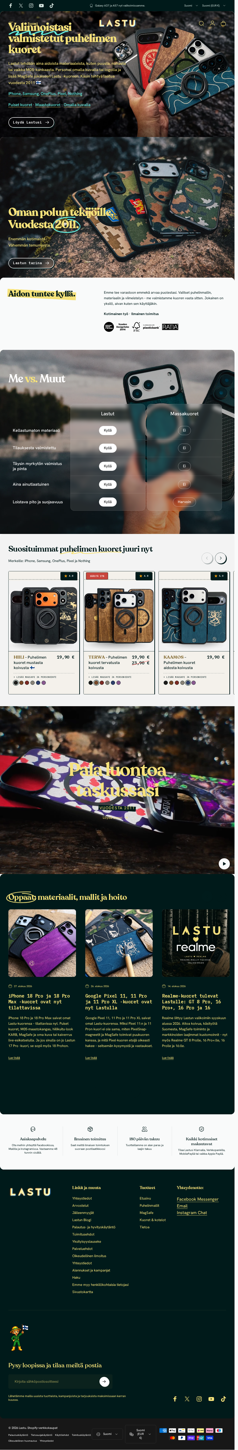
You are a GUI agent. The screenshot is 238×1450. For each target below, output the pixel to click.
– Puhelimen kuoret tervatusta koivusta (108, 662)
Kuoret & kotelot (153, 1220)
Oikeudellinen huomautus (22, 1440)
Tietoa (144, 1227)
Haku (76, 1277)
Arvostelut (80, 1205)
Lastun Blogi (81, 1220)
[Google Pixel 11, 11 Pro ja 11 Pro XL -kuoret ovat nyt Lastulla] (119, 943)
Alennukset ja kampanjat (91, 1270)
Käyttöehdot (62, 1435)
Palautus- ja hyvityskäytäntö (94, 1227)
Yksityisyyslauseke (86, 1241)
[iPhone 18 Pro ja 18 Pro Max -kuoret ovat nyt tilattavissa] (42, 943)
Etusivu (145, 1198)
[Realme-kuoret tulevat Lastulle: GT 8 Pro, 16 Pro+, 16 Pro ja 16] (196, 943)
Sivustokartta (82, 1292)
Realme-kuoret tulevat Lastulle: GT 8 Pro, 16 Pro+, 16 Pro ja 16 (191, 1002)
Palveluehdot (82, 1249)
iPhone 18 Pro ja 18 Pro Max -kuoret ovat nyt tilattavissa (39, 1002)
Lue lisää (14, 1058)
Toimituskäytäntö (81, 1435)
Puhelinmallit (149, 1205)
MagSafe (146, 1213)
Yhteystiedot (82, 1198)
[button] (224, 863)
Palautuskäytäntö (18, 1435)
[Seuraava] (220, 557)
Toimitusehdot (83, 1234)
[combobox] (191, 5)
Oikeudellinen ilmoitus (89, 1256)
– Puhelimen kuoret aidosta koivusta (179, 662)
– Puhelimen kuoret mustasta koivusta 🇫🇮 (30, 662)
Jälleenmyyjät (83, 1213)
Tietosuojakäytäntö (41, 1435)
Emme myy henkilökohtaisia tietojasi (100, 1285)
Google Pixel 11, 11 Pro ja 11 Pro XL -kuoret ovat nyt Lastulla (118, 1002)
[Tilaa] (104, 1381)
